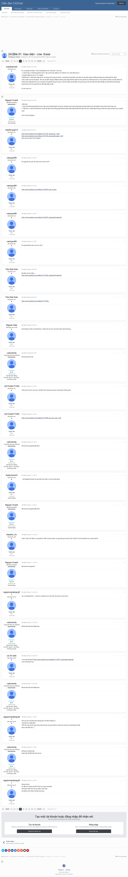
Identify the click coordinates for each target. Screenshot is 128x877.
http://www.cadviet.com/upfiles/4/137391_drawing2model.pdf (54, 659)
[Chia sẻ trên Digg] (12, 850)
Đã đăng (29, 67)
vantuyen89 (12, 158)
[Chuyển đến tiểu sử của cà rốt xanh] (11, 666)
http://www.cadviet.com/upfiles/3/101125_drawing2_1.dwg (41, 134)
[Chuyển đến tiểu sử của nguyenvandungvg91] (11, 605)
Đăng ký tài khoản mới (34, 831)
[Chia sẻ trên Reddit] (18, 850)
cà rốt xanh (11, 655)
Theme (60, 870)
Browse (56, 8)
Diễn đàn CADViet (12, 3)
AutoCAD (4, 12)
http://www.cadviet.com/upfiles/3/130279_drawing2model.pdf (42, 217)
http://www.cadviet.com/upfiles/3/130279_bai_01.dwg (39, 189)
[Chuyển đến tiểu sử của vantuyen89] (11, 168)
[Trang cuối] (43, 61)
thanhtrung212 (11, 130)
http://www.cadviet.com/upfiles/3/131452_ (35, 301)
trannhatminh (11, 67)
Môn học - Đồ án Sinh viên (34, 12)
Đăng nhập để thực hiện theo (101, 54)
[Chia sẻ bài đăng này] (124, 67)
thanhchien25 (11, 475)
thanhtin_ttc (11, 534)
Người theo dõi (116, 54)
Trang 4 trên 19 (51, 61)
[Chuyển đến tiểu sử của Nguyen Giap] (11, 335)
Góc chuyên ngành (51, 12)
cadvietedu (11, 353)
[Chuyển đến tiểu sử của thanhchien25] (11, 486)
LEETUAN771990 (11, 386)
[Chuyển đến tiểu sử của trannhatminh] (11, 77)
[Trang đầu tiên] (3, 61)
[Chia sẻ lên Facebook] (6, 850)
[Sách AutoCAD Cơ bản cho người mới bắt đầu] (2, 50)
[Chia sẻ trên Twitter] (3, 850)
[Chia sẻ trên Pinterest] (27, 850)
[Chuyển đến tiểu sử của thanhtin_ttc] (11, 545)
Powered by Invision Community (64, 874)
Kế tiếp (39, 61)
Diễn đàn (6, 8)
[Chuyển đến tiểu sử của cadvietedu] (11, 363)
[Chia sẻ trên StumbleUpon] (21, 850)
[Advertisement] (64, 34)
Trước (7, 61)
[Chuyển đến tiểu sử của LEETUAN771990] (11, 397)
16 (124, 54)
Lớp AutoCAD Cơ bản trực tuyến (46, 57)
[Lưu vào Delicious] (15, 850)
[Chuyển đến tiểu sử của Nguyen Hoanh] (4, 55)
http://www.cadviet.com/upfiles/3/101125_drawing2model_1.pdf (42, 136)
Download (18, 8)
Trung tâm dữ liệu (65, 12)
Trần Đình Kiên (11, 269)
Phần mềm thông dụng (17, 12)
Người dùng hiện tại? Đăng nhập (104, 3)
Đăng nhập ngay (93, 831)
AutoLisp (29, 8)
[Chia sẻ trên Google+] (9, 850)
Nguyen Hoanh (15, 57)
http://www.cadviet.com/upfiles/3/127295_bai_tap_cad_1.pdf (41, 418)
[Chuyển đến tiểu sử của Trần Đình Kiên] (11, 280)
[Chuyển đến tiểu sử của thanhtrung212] (11, 140)
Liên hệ (68, 870)
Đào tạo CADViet (43, 8)
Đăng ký (121, 3)
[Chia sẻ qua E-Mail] (24, 850)
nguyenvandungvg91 (11, 593)
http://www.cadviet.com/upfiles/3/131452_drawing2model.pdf (42, 275)
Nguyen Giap (11, 325)
